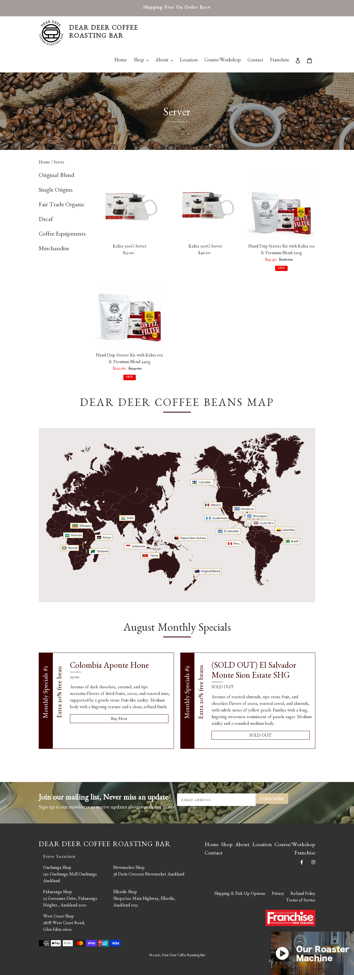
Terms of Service (300, 901)
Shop (227, 845)
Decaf (46, 220)
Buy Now (119, 719)
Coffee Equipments (62, 235)
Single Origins (55, 191)
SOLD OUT (260, 736)
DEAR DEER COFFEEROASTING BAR (103, 32)
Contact (213, 853)
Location (262, 845)
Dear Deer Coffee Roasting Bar (183, 956)
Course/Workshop (294, 845)
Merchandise (54, 249)
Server (59, 163)
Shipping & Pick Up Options (239, 894)
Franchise (304, 853)
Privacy (278, 894)
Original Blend (56, 176)
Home (45, 163)
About (242, 845)
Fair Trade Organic (62, 205)
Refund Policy (303, 894)
